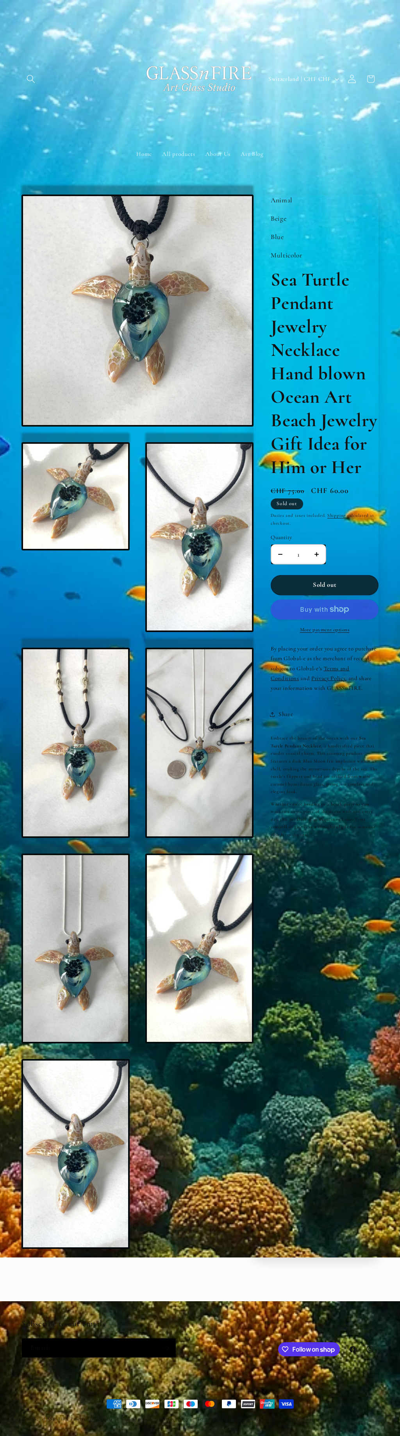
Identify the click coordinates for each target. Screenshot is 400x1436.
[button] (30, 79)
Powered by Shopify (92, 1419)
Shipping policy (256, 1419)
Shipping (336, 515)
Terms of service (214, 1419)
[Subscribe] (166, 1348)
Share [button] (286, 714)
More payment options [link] (325, 630)
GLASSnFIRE (54, 1419)
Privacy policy (174, 1419)
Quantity (281, 537)
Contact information (303, 1419)
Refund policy (136, 1419)
